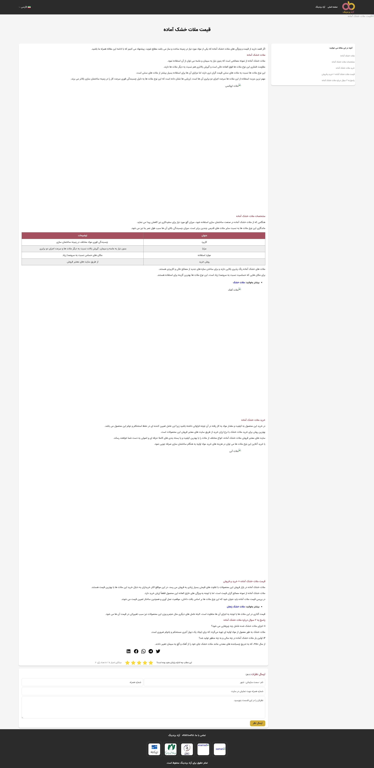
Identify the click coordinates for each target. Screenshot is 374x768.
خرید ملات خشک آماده (345, 68)
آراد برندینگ (320, 7)
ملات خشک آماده (347, 55)
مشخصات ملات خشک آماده (343, 62)
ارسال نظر (257, 723)
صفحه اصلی (332, 7)
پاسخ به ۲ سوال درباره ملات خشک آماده (338, 80)
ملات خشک (239, 282)
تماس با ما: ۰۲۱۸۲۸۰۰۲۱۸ (194, 735)
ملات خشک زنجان (236, 607)
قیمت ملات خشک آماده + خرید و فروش (338, 74)
